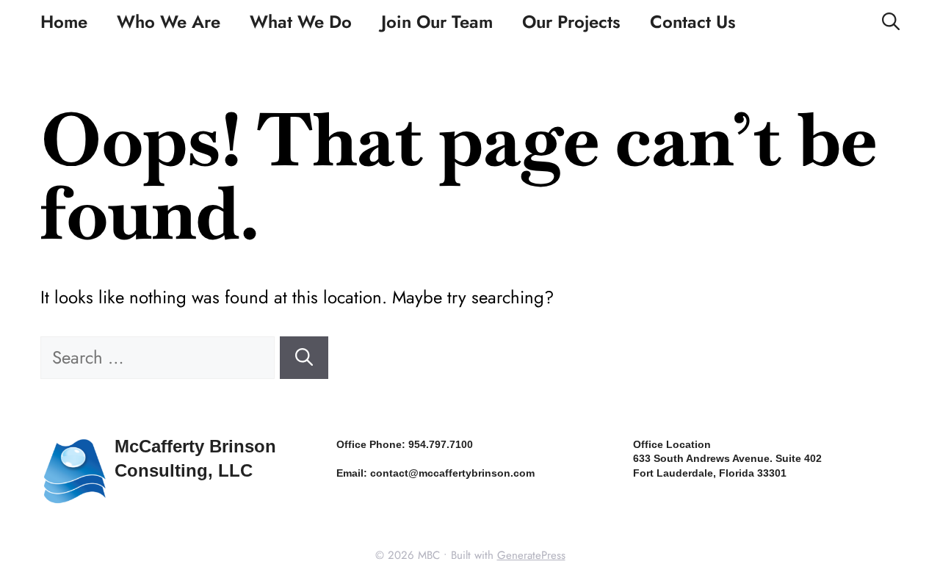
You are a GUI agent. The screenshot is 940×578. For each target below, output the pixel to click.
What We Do (301, 22)
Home (63, 22)
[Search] (304, 357)
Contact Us (693, 22)
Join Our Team (437, 22)
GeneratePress (531, 555)
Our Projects (571, 22)
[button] (890, 22)
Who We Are (168, 22)
